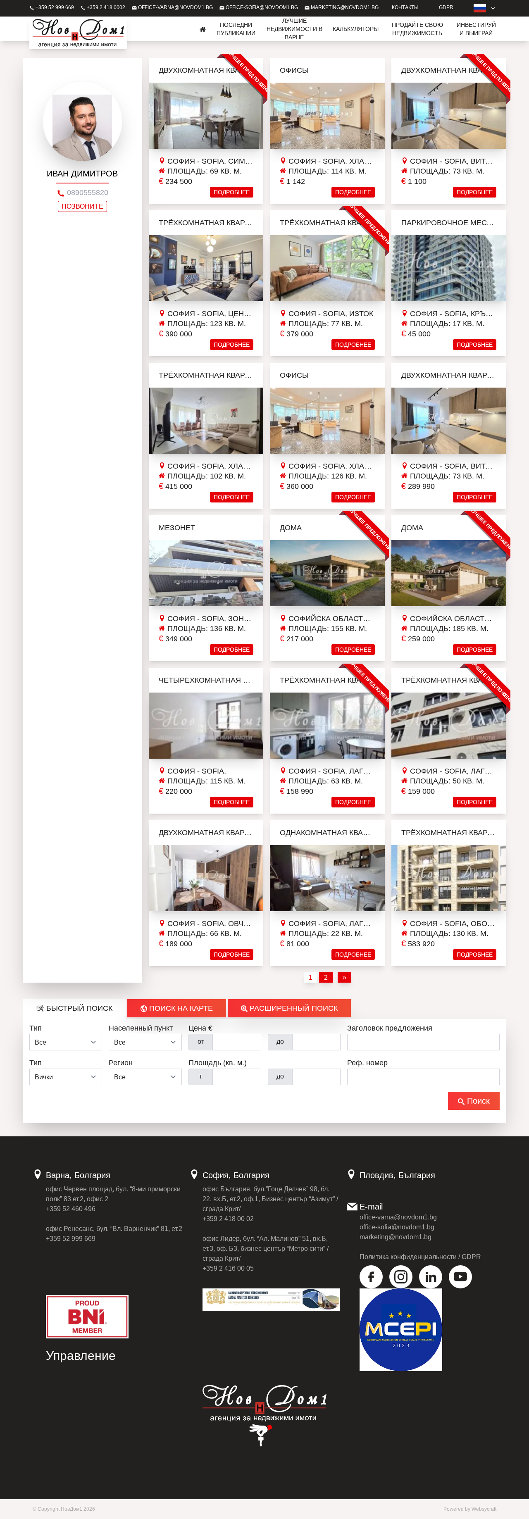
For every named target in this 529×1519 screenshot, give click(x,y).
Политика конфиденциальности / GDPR (420, 1256)
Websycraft (484, 1509)
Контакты (405, 7)
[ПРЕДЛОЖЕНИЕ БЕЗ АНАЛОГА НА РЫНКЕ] (327, 726)
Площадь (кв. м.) (217, 1063)
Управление (81, 1355)
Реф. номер (367, 1063)
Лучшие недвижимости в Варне (294, 28)
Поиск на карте (180, 1008)
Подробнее (232, 192)
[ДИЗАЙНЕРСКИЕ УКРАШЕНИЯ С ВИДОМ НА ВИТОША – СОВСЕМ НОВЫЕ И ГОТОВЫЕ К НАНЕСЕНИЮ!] (448, 421)
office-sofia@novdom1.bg (261, 7)
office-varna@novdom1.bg (175, 7)
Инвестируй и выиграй (476, 28)
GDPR (446, 7)
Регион (121, 1063)
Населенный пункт (141, 1028)
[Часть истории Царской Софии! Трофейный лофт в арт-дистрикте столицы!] (206, 268)
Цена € (200, 1028)
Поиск (477, 1100)
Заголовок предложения (389, 1028)
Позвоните (82, 206)
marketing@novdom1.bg (344, 7)
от (201, 1041)
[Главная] (203, 28)
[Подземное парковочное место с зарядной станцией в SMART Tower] (448, 268)
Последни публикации (236, 28)
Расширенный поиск (293, 1008)
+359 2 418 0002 (105, 7)
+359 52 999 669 (54, 7)
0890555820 (86, 193)
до (280, 1041)
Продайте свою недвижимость (417, 28)
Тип (35, 1028)
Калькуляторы (356, 29)
